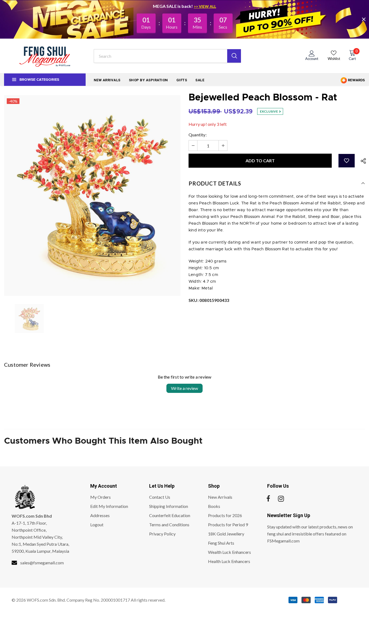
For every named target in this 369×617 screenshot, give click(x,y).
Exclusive (269, 111)
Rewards (356, 80)
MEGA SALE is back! (173, 6)
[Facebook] (268, 499)
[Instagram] (281, 499)
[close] (363, 19)
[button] (346, 160)
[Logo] (45, 56)
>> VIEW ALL (205, 6)
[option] (92, 195)
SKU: (209, 300)
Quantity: (198, 134)
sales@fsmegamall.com (42, 562)
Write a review (184, 388)
